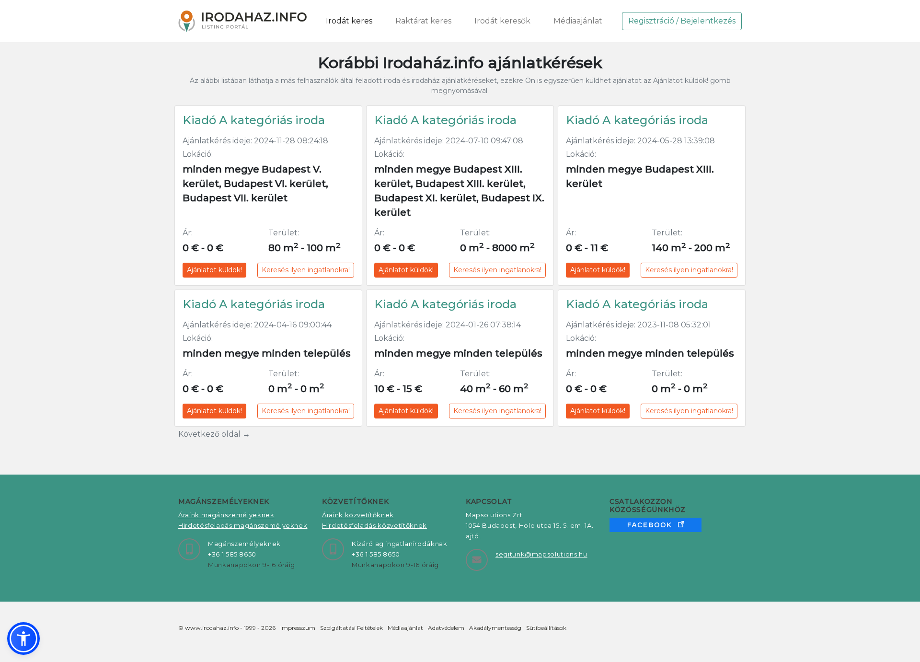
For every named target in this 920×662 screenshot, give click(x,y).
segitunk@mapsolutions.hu (541, 554)
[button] (23, 638)
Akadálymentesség (495, 627)
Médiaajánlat (577, 20)
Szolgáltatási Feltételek (351, 627)
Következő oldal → (214, 434)
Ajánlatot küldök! (214, 270)
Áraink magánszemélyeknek (226, 515)
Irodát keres (349, 20)
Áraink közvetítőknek (358, 515)
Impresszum (297, 627)
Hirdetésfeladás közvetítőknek (374, 525)
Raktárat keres (423, 20)
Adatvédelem (446, 627)
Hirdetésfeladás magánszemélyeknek (242, 525)
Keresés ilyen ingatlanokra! (306, 270)
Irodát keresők (502, 20)
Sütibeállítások (546, 627)
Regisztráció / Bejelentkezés (682, 20)
